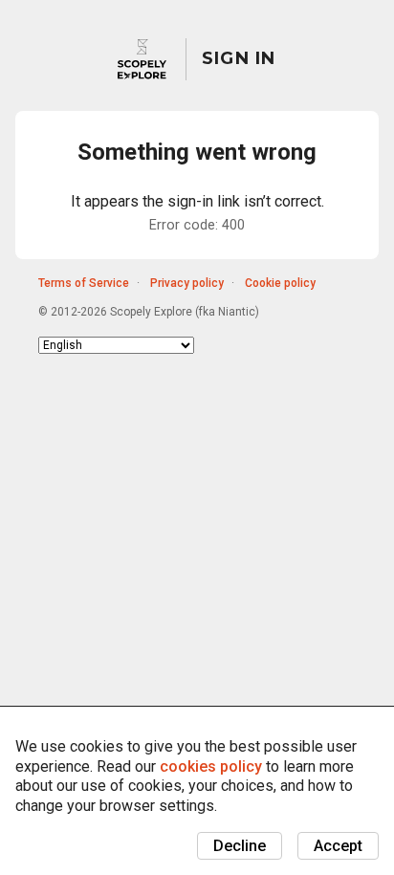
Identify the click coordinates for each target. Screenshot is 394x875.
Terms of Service (83, 283)
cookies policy (211, 766)
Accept (338, 846)
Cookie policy (280, 283)
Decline (239, 846)
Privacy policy (187, 283)
